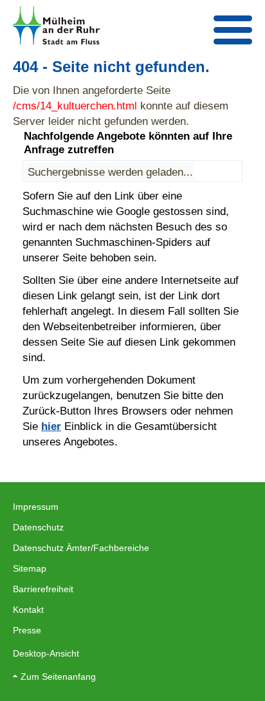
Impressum (36, 506)
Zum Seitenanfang (58, 676)
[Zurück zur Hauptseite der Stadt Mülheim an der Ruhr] (56, 25)
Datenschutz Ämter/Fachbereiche (81, 548)
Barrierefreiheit (43, 589)
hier (51, 426)
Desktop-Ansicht (46, 653)
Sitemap (29, 568)
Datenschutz (38, 527)
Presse (27, 630)
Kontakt (28, 609)
